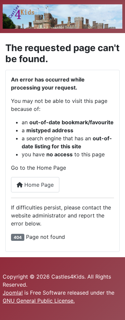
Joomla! (13, 292)
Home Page (38, 184)
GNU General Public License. (39, 300)
